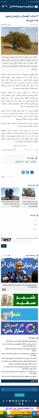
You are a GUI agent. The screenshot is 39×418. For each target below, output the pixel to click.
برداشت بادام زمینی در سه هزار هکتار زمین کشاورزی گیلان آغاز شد (18, 358)
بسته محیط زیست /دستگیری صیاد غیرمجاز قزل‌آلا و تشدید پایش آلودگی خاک (18, 373)
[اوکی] (22, 404)
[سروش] (13, 401)
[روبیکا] (29, 401)
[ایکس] (32, 401)
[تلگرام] (35, 401)
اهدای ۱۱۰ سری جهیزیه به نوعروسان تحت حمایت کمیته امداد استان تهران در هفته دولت (20, 368)
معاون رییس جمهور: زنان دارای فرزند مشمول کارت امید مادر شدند (18, 376)
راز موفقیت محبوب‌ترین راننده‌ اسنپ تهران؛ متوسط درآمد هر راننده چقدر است (18, 354)
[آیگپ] (19, 401)
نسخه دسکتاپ (19, 395)
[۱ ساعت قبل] (19, 270)
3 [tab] (4, 255)
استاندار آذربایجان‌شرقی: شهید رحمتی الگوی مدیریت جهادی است (18, 361)
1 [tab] (9, 255)
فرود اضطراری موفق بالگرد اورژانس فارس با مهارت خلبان (21, 341)
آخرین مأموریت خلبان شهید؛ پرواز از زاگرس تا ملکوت (22, 364)
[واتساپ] (16, 404)
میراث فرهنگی (19, 162)
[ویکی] (19, 404)
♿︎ (34, 413)
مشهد (27, 162)
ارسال (3, 246)
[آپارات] (25, 401)
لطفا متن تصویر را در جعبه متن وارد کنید (27, 238)
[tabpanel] (19, 275)
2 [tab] (7, 255)
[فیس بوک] (6, 401)
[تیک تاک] (3, 401)
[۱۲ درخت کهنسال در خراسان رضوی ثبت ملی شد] (19, 41)
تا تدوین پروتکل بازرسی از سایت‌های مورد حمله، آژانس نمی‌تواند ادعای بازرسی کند (20, 286)
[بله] (22, 401)
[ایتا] (16, 401)
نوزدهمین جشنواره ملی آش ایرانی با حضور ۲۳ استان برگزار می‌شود (20, 350)
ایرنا (22, 7)
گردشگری (33, 162)
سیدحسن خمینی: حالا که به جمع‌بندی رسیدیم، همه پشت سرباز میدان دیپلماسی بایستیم (19, 345)
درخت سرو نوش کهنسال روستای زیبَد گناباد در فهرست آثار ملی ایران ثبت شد (10, 204)
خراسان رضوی (17, 146)
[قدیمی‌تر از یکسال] (29, 194)
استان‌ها (24, 146)
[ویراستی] (10, 401)
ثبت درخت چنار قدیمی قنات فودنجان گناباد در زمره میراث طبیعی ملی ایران (30, 204)
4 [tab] (2, 255)
